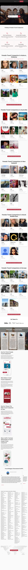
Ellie (11, 84)
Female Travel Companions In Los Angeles (3, 495)
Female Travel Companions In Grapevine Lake (24, 530)
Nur (2, 256)
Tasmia (20, 228)
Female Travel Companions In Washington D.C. (3, 499)
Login (18, 1)
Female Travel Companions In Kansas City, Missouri (10, 496)
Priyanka (20, 70)
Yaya (2, 121)
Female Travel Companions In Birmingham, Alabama (3, 533)
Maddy (3, 189)
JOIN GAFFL (21, 1)
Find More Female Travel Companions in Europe (14, 314)
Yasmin (11, 121)
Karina (11, 308)
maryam (3, 242)
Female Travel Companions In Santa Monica (23, 528)
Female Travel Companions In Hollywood (9, 537)
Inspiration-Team (13, 242)
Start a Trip (15, 1)
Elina (2, 150)
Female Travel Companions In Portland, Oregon (3, 531)
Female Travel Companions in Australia (14, 110)
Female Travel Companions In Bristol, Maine (23, 532)
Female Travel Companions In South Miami (10, 509)
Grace (2, 84)
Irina (20, 84)
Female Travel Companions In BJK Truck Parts (24, 512)
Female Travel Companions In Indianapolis (2, 537)
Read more (24, 483)
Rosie (11, 203)
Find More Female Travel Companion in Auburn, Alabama (14, 104)
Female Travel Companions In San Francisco (3, 515)
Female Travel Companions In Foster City (23, 524)
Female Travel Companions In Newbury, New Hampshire (3, 525)
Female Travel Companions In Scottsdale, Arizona (17, 538)
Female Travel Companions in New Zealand (14, 162)
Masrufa (11, 256)
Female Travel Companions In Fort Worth (23, 515)
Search (19, 16)
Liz (19, 121)
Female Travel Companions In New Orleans (17, 528)
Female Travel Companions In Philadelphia (9, 501)
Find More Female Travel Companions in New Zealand (14, 209)
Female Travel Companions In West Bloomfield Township (17, 521)
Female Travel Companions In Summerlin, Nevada (23, 520)
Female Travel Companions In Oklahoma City (24, 536)
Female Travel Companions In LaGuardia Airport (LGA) (10, 531)
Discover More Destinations (14, 550)
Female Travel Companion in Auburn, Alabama (14, 56)
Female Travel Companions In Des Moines (17, 498)
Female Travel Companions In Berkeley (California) (17, 511)
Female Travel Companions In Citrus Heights (17, 509)
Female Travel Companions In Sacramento (9, 505)
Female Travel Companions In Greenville (16, 531)
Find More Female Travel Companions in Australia (14, 156)
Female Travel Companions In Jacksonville (9, 513)
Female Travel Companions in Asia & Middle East (14, 215)
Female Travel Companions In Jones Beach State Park (17, 518)
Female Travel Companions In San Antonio (10, 498)
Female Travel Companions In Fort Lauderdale (10, 533)
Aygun (11, 228)
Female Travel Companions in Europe (14, 268)
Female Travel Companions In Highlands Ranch (17, 507)
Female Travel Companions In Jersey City (3, 508)
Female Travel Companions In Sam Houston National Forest (3, 517)
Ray (11, 98)
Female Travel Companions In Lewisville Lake (17, 526)
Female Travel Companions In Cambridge (16, 514)
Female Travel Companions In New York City (3, 511)
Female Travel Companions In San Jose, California (3, 503)
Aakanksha (12, 150)
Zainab (20, 242)
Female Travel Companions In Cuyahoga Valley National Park (24, 503)
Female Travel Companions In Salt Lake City (17, 505)
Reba (11, 189)
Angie (2, 70)
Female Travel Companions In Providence (9, 521)
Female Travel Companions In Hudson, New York (3, 493)
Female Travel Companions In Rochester (23, 501)
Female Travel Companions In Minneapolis (16, 496)
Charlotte (20, 189)
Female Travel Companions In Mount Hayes (10, 523)
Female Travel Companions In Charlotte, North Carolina (10, 503)
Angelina (11, 70)
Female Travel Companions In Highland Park (10, 528)
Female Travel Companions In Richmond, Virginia (17, 524)
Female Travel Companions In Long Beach (23, 505)
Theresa (3, 98)
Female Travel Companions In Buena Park (17, 501)
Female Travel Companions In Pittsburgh (9, 518)
